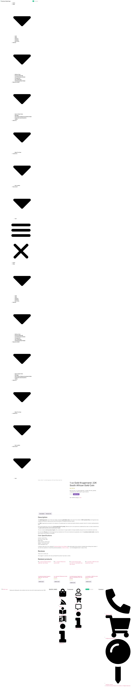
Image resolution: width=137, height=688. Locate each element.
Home (14, 2)
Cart (16, 218)
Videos (16, 119)
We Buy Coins (17, 74)
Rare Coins (17, 41)
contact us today (65, 547)
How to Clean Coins (19, 114)
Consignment (17, 78)
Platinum (16, 38)
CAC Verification (18, 79)
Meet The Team (18, 152)
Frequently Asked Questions (20, 117)
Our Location (17, 185)
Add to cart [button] (41, 581)
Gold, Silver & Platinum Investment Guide (23, 116)
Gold (16, 36)
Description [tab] (41, 513)
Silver (16, 37)
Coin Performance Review (20, 77)
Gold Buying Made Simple (20, 80)
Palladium (17, 40)
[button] (20, 240)
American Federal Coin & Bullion (60, 546)
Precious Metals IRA (19, 75)
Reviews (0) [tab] (48, 513)
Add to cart (76, 494)
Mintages (17, 115)
